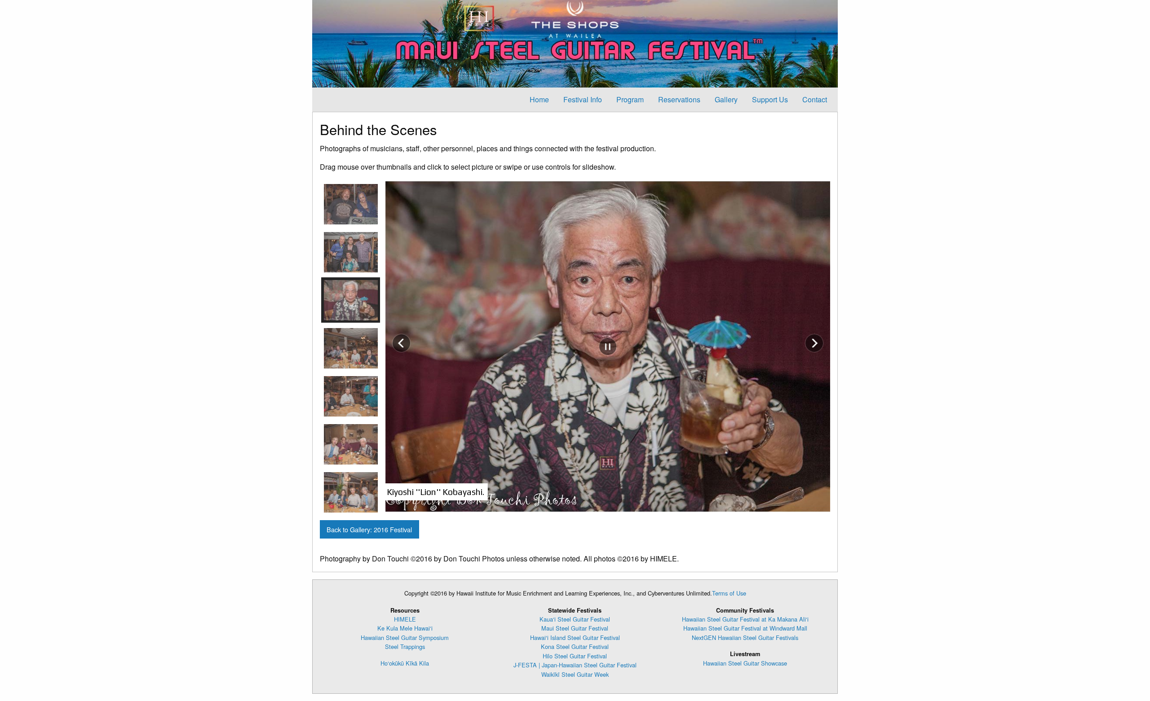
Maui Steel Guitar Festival (574, 628)
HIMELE (405, 619)
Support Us (770, 99)
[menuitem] (539, 99)
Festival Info (582, 99)
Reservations (679, 99)
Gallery (726, 99)
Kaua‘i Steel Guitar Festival (575, 619)
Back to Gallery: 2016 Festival (369, 529)
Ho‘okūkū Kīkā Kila (404, 663)
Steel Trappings (405, 646)
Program (630, 99)
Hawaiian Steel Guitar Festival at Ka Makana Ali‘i (745, 619)
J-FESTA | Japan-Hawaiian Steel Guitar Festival (575, 665)
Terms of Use (729, 593)
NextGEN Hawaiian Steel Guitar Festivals (745, 637)
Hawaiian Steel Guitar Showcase (745, 663)
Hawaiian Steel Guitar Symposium (405, 637)
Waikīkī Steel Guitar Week (575, 674)
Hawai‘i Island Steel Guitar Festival (575, 637)
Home (539, 99)
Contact (814, 99)
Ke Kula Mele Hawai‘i (405, 628)
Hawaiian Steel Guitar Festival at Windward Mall (745, 628)
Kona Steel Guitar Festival (575, 646)
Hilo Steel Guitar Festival (575, 656)
